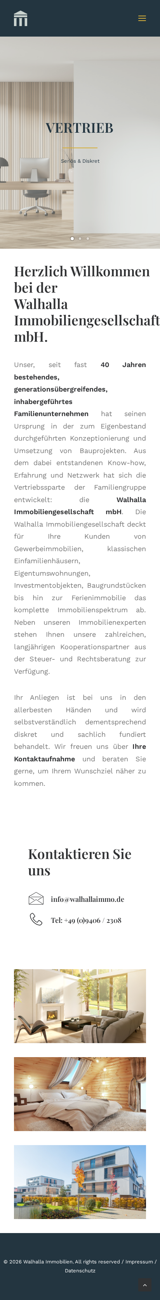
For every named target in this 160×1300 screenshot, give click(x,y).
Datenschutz (80, 1271)
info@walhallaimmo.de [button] (87, 899)
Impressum (139, 1262)
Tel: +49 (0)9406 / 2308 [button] (86, 920)
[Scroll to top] (144, 1284)
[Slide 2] (80, 238)
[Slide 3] (88, 238)
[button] (142, 18)
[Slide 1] (72, 238)
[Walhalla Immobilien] (25, 18)
